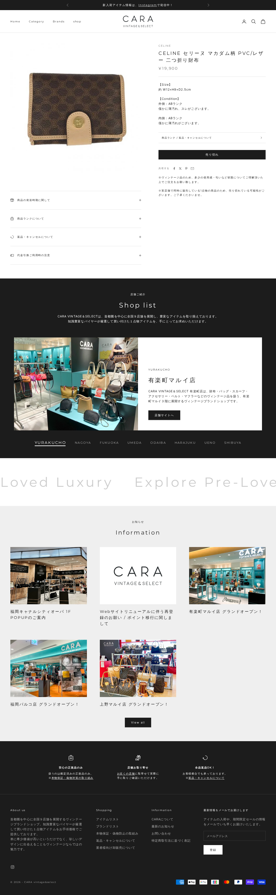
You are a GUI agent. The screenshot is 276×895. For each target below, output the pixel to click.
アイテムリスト (107, 819)
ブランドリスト (107, 826)
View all (138, 722)
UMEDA (134, 443)
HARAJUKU (185, 443)
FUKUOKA (109, 443)
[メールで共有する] (192, 168)
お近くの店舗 (126, 773)
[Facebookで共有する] (174, 168)
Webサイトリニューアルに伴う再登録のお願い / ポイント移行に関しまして (137, 617)
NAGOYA (83, 443)
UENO (210, 443)
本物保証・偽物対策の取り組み (73, 777)
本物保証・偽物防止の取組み (117, 833)
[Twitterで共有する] (180, 168)
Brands (59, 21)
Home (15, 21)
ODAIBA (158, 443)
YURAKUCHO (50, 443)
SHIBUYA (233, 443)
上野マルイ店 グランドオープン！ (134, 704)
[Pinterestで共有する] (186, 168)
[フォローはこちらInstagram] (12, 867)
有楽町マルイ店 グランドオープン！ (226, 611)
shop (77, 21)
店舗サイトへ (164, 415)
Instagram (147, 4)
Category (36, 21)
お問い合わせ (161, 833)
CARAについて (163, 819)
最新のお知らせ (163, 826)
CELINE (164, 45)
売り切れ (211, 154)
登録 (213, 850)
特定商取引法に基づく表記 (171, 840)
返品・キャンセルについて (206, 777)
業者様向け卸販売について (115, 847)
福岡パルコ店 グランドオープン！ (44, 704)
